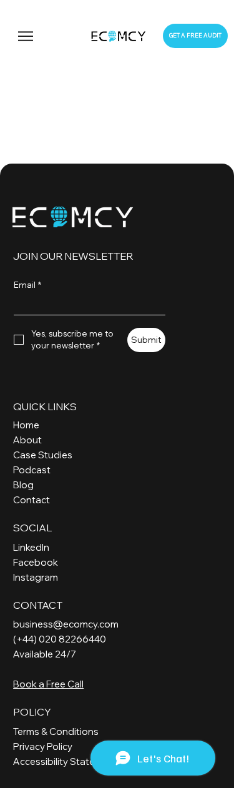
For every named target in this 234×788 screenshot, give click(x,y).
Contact (31, 500)
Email (27, 285)
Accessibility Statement (65, 761)
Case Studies (42, 455)
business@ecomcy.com (66, 624)
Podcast (32, 470)
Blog (23, 485)
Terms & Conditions (56, 731)
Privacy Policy (42, 746)
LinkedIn (31, 547)
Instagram (35, 577)
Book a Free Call (48, 684)
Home (26, 425)
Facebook (35, 562)
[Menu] (26, 36)
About (27, 440)
